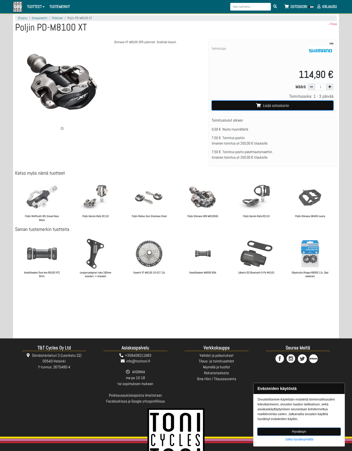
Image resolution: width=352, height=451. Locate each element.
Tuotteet (35, 6)
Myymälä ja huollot (216, 367)
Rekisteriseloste (216, 372)
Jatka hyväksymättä (299, 439)
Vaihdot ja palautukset (217, 355)
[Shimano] (320, 55)
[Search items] (275, 6)
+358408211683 (138, 355)
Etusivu (22, 18)
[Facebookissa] (280, 358)
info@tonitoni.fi (138, 361)
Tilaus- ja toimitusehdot (216, 361)
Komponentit (39, 18)
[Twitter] (302, 358)
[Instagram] (291, 358)
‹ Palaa (332, 24)
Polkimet (57, 18)
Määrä (301, 86)
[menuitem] (60, 6)
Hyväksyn (299, 431)
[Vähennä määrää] (311, 87)
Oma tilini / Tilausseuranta (216, 378)
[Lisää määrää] (330, 87)
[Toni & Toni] (17, 7)
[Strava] (313, 358)
